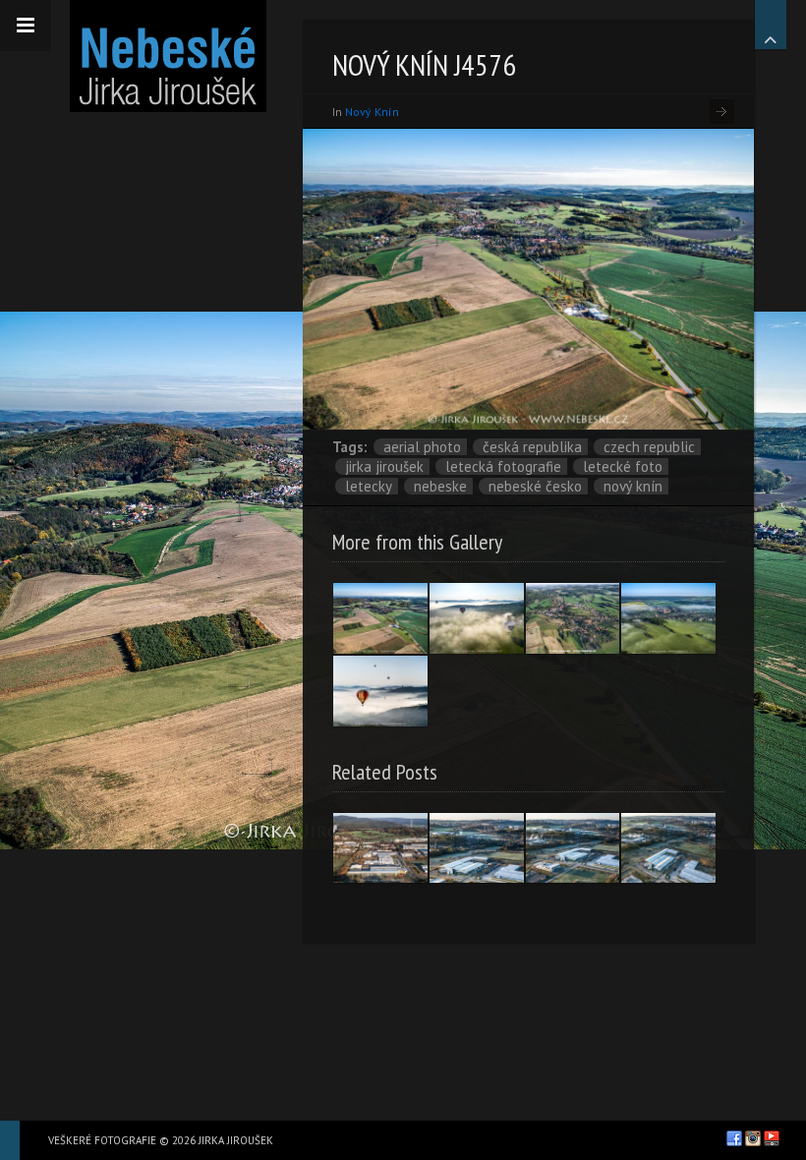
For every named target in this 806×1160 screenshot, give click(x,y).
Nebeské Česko (535, 486)
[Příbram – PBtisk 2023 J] (477, 848)
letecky (368, 486)
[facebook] (734, 1138)
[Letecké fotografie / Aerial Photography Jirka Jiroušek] (167, 56)
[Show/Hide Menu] (25, 25)
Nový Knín (633, 486)
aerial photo (422, 446)
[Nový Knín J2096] (573, 618)
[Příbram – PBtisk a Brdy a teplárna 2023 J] (380, 848)
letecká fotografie (503, 466)
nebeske (440, 486)
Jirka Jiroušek (384, 466)
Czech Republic (649, 446)
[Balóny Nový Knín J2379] (380, 691)
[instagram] (753, 1138)
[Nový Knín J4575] (668, 618)
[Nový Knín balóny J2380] (477, 618)
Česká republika (532, 446)
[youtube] (771, 1138)
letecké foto (622, 466)
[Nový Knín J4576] (380, 618)
